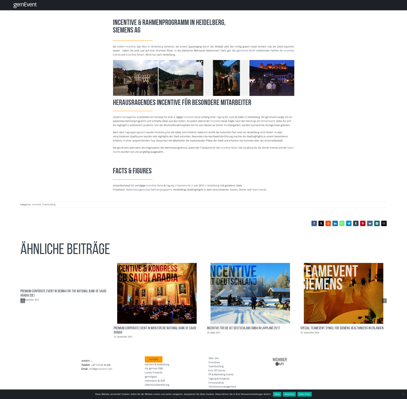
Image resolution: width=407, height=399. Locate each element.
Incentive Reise (191, 117)
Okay (277, 394)
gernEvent (242, 50)
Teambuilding (48, 204)
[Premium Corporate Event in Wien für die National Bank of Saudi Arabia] (157, 293)
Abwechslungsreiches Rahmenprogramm (149, 189)
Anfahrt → (87, 360)
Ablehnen (289, 394)
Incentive (125, 23)
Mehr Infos (304, 394)
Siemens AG (184, 185)
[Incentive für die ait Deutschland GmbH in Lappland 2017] (250, 293)
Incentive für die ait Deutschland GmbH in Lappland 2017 (247, 293)
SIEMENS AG (126, 30)
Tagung (220, 117)
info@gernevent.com (100, 368)
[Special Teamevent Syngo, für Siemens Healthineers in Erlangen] (343, 293)
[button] (22, 300)
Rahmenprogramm (165, 23)
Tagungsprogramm (135, 132)
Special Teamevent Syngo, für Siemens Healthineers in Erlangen (340, 293)
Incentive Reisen (135, 54)
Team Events (258, 189)
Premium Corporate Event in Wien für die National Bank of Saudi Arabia (154, 293)
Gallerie (160, 293)
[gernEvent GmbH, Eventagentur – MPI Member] (280, 357)
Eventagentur (128, 117)
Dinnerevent (268, 121)
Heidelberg (210, 23)
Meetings (251, 121)
